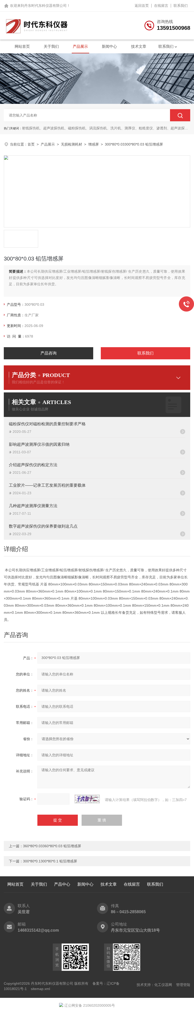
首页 (31, 144)
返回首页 (142, 6)
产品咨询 (48, 353)
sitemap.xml (40, 989)
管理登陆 (183, 985)
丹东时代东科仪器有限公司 (45, 6)
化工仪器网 (163, 985)
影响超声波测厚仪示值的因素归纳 (39, 444)
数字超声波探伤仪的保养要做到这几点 (43, 526)
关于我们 (51, 46)
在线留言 (161, 6)
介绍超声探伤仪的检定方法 (33, 465)
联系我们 (181, 6)
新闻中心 (109, 46)
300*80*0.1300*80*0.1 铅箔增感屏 (50, 861)
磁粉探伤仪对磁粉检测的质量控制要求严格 (47, 424)
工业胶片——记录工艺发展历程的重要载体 (47, 485)
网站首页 (22, 46)
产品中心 (62, 884)
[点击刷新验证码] (87, 799)
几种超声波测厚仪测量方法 (33, 506)
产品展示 (80, 46)
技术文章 (138, 46)
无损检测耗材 (71, 144)
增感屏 (93, 144)
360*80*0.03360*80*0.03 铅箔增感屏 (52, 846)
